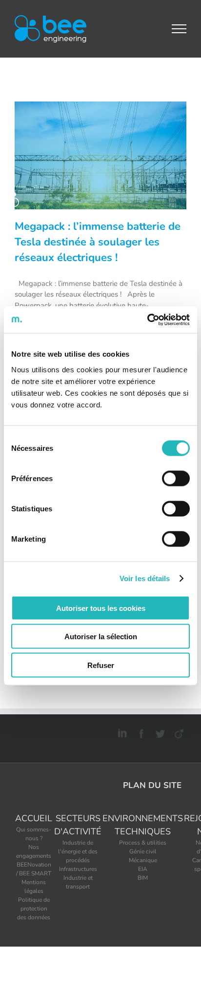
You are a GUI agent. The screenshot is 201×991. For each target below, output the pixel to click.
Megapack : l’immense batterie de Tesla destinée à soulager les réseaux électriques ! (98, 242)
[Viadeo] (177, 732)
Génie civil (143, 851)
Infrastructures (78, 869)
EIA (142, 869)
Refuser (100, 665)
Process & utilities (142, 843)
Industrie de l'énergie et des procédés (78, 851)
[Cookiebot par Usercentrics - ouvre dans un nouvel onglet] (147, 319)
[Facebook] (139, 732)
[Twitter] (158, 732)
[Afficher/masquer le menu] (179, 28)
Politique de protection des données (33, 908)
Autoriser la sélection (100, 636)
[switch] (176, 478)
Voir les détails (145, 578)
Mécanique (143, 860)
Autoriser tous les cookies (100, 608)
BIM (143, 878)
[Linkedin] (120, 732)
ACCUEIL (33, 818)
